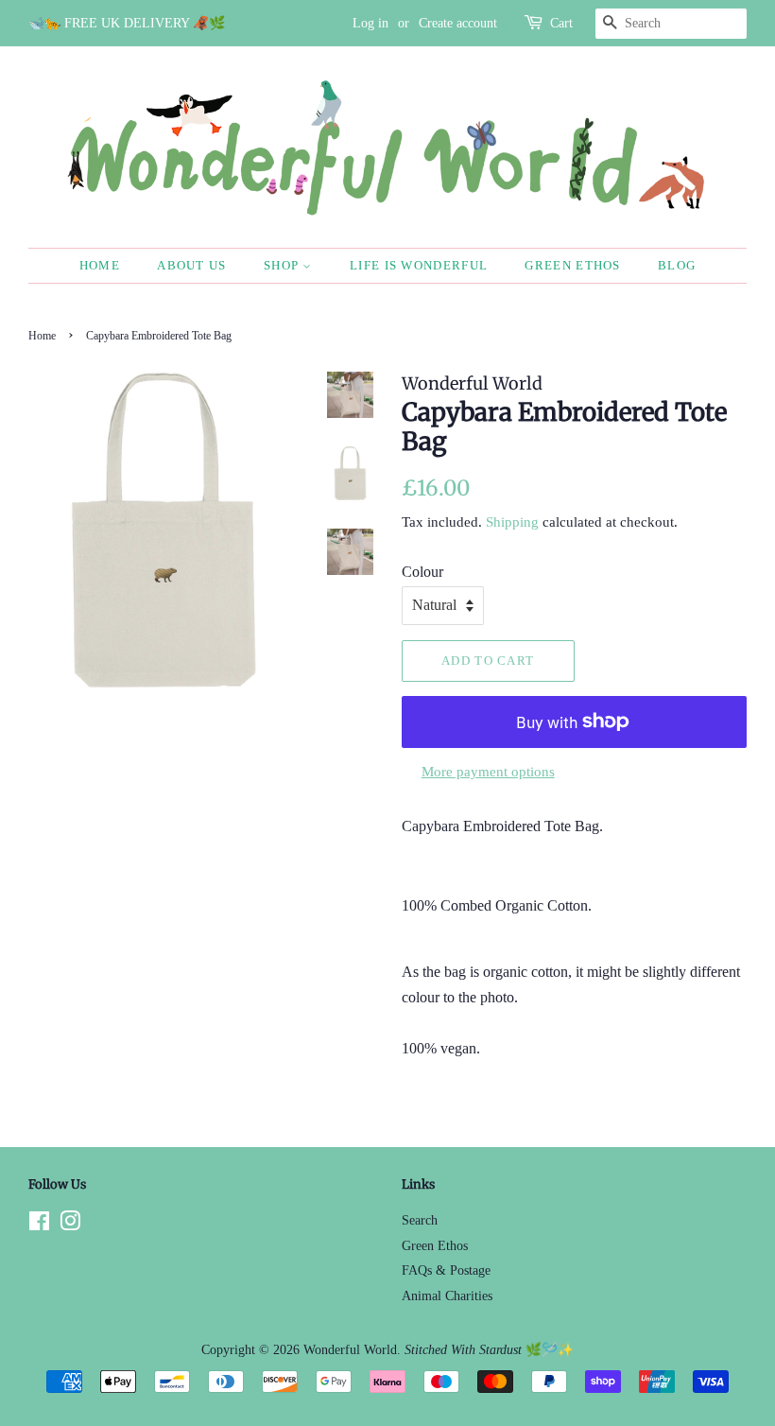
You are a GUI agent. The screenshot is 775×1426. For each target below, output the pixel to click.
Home (99, 265)
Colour (422, 572)
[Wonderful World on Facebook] (39, 1225)
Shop (283, 265)
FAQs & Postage (446, 1270)
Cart (561, 23)
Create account (458, 23)
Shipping (512, 522)
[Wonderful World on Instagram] (70, 1225)
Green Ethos (572, 265)
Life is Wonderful (419, 265)
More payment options (488, 771)
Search (420, 1220)
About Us (191, 265)
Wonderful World (350, 1350)
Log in (370, 23)
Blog (677, 265)
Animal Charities (447, 1296)
